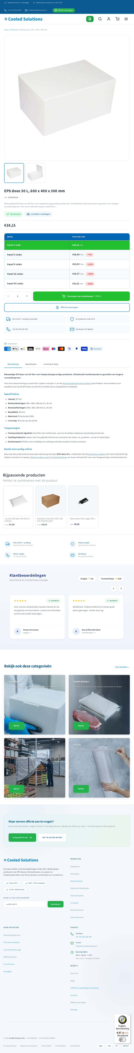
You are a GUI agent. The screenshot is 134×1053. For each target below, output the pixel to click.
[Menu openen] (126, 19)
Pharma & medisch (11, 942)
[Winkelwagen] (117, 19)
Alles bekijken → (122, 667)
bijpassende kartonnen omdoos (77, 383)
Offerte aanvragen (78, 1002)
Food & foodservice (11, 935)
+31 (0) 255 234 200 (14, 10)
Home (6, 30)
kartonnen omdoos (97, 454)
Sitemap (73, 1009)
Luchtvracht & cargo (12, 949)
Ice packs (74, 902)
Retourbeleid (46, 1046)
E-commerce (8, 964)
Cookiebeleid (75, 1046)
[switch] (122, 1040)
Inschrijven (55, 904)
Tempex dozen (76, 881)
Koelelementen (77, 910)
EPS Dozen (14, 30)
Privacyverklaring (9, 1046)
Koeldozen (75, 866)
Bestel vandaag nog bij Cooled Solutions (48, 457)
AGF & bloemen (10, 957)
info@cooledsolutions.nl (37, 10)
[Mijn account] (108, 19)
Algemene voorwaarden (28, 1046)
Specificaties (31, 364)
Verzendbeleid (60, 1046)
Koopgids (7, 971)
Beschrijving (13, 364)
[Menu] (128, 1016)
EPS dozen (74, 874)
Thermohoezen (77, 895)
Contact (73, 995)
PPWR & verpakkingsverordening (84, 988)
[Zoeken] (100, 19)
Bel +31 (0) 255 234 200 (52, 837)
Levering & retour (51, 364)
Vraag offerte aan (20, 837)
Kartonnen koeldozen (79, 888)
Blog (72, 980)
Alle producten (77, 917)
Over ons (74, 973)
